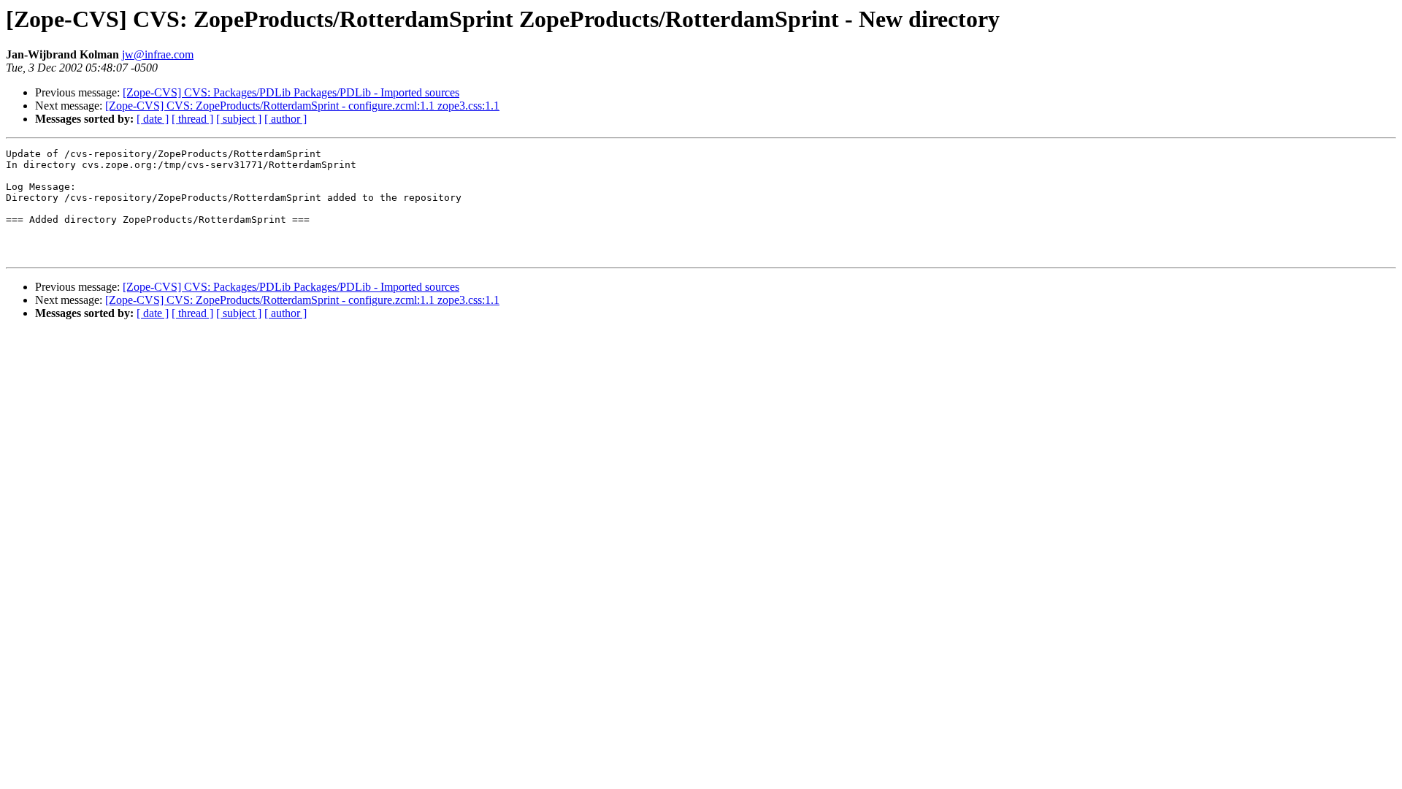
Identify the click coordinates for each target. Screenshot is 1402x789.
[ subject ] (238, 119)
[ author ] (285, 119)
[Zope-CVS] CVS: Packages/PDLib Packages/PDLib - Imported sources (291, 92)
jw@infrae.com (158, 54)
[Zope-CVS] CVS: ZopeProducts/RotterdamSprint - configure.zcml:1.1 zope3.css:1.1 (302, 105)
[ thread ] (192, 119)
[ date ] (153, 119)
